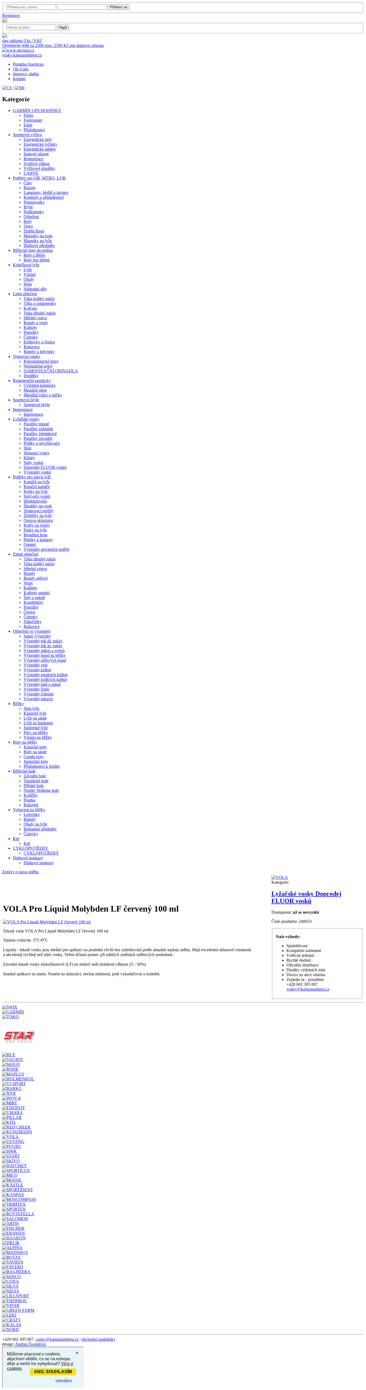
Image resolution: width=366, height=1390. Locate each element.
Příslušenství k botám (41, 766)
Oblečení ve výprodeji (31, 631)
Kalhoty (30, 327)
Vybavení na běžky (29, 809)
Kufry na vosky (37, 525)
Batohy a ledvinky (39, 351)
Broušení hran (35, 535)
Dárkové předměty (39, 245)
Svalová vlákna (37, 163)
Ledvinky (32, 814)
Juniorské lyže (36, 727)
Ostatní (30, 544)
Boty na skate (35, 752)
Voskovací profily (39, 510)
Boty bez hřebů (37, 260)
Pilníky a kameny (38, 539)
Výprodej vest (35, 665)
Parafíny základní (38, 428)
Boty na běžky (25, 742)
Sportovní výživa (27, 134)
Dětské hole (34, 785)
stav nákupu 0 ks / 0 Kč (22, 40)
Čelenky (31, 337)
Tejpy (28, 226)
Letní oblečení (25, 293)
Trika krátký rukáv (39, 298)
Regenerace (33, 158)
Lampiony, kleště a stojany (46, 192)
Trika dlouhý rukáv (40, 313)
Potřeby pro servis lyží (32, 477)
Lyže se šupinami (38, 723)
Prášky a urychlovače (42, 443)
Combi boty (34, 756)
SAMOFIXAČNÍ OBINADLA (51, 371)
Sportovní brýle (26, 400)
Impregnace (23, 409)
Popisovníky (34, 202)
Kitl (16, 838)
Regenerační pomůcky (32, 380)
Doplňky (31, 375)
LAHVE (31, 173)
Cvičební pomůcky (40, 385)
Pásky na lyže (35, 530)
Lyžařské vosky (26, 419)
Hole (28, 284)
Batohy (30, 819)
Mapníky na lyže (38, 240)
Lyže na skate (35, 718)
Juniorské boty (36, 761)
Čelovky (31, 833)
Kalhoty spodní (37, 592)
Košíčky (31, 795)
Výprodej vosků (37, 472)
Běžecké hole (24, 771)
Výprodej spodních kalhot (46, 674)
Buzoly (30, 187)
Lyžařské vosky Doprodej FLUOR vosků (306, 897)
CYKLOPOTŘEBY (30, 848)
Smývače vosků (37, 496)
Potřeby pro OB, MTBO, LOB (39, 178)
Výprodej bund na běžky (45, 655)
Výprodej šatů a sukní (42, 684)
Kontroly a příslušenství (44, 197)
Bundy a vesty (36, 322)
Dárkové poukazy (28, 858)
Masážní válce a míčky (43, 395)
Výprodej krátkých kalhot (45, 679)
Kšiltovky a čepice (39, 342)
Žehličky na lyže (38, 515)
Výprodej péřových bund (45, 660)
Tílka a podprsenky (40, 303)
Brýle (28, 207)
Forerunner (33, 120)
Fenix (28, 115)
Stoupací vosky (37, 453)
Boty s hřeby (34, 255)
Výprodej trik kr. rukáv (43, 645)
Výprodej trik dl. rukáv (43, 641)
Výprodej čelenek (39, 694)
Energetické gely (38, 139)
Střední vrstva (35, 318)
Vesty (28, 583)
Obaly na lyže (35, 824)
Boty (28, 221)
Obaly (29, 279)
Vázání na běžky (38, 737)
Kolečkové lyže (26, 265)
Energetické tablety (40, 149)
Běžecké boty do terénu (33, 250)
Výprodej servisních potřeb (46, 549)
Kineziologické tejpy (41, 361)
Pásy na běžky (36, 732)
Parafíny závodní (38, 438)
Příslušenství (34, 130)
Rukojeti (31, 805)
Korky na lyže (36, 491)
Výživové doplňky (39, 168)
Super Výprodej (37, 636)
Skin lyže (31, 708)
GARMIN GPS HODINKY (37, 110)
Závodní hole (35, 776)
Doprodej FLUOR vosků (45, 467)
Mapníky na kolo (38, 236)
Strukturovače (35, 501)
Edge (28, 125)
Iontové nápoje (36, 154)
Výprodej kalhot (37, 670)
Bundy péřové (36, 578)
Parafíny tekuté (36, 424)
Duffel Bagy (34, 231)
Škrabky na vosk (38, 506)
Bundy (29, 573)
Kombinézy (33, 602)
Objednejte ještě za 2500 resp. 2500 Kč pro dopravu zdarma (53, 45)
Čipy (28, 183)
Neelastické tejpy (38, 366)
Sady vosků (33, 462)
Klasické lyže (35, 713)
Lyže (28, 269)
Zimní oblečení (25, 554)
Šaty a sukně (34, 597)
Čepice (29, 612)
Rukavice (32, 346)
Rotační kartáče (37, 486)
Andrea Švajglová (30, 1344)
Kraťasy (31, 308)
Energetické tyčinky (40, 144)
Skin (27, 448)
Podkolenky (34, 211)
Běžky (18, 703)
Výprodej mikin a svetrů (44, 650)
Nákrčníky (33, 621)
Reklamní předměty (40, 829)
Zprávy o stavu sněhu (20, 872)
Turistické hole (36, 780)
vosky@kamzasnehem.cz (307, 989)
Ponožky (31, 332)
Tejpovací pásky (26, 356)
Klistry (29, 457)
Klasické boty (35, 747)
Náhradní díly (35, 289)
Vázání (30, 274)
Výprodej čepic (37, 689)
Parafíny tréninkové (40, 433)
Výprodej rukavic (38, 698)
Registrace (11, 15)
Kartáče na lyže (37, 481)
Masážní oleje (35, 390)
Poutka (29, 800)
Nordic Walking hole (41, 790)
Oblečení (31, 216)
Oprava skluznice (38, 520)
